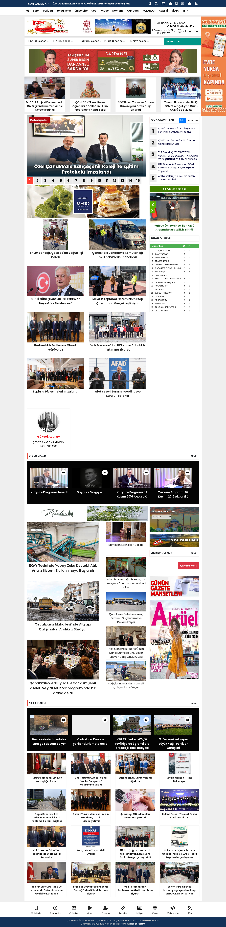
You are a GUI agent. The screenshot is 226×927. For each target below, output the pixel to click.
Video (105, 10)
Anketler (123, 913)
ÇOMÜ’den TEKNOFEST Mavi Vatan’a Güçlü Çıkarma (180, 228)
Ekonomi (117, 10)
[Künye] (189, 3)
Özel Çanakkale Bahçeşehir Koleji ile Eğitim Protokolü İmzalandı (86, 169)
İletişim (139, 913)
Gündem (133, 10)
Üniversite (81, 10)
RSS (190, 913)
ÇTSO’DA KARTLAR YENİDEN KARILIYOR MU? (48, 441)
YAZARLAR (148, 10)
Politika (48, 10)
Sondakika (55, 913)
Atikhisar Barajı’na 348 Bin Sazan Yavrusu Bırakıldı (173, 178)
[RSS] (196, 3)
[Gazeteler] (182, 3)
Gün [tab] (182, 120)
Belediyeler (63, 10)
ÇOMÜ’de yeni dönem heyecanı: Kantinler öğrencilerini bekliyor (173, 130)
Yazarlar (106, 913)
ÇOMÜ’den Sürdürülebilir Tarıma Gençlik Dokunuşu (173, 142)
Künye (155, 913)
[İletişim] (163, 3)
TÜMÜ (194, 456)
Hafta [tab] (190, 120)
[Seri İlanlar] (176, 3)
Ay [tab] (196, 120)
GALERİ (163, 10)
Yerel (36, 10)
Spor (94, 10)
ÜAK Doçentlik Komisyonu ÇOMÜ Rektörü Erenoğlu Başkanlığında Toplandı (173, 167)
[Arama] (156, 3)
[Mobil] (149, 3)
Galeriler (74, 913)
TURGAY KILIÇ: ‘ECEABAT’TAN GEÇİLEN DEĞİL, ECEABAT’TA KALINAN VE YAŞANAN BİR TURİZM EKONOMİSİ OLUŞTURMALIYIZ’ (174, 156)
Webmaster (173, 913)
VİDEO (175, 10)
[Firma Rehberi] (170, 3)
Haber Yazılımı (137, 923)
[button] (185, 11)
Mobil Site (36, 913)
